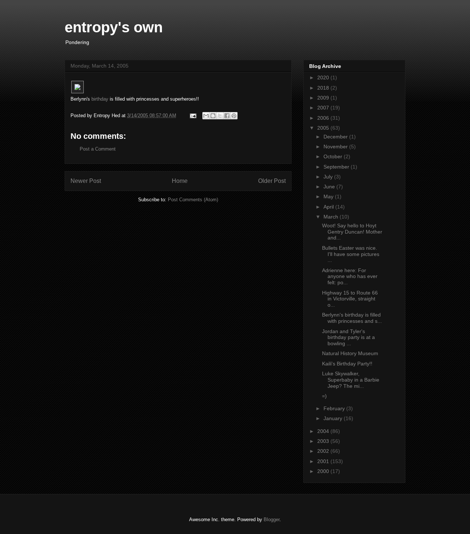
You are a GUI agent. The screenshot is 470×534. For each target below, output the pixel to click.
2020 (323, 77)
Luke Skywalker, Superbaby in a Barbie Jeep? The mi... (350, 380)
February (334, 408)
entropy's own (114, 27)
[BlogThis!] (213, 115)
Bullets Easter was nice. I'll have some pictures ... (350, 254)
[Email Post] (192, 115)
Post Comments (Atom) (193, 199)
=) (324, 396)
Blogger (271, 519)
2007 (323, 108)
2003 (323, 441)
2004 (323, 431)
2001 (323, 461)
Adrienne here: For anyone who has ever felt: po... (349, 276)
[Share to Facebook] (227, 115)
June (329, 187)
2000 (323, 471)
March (331, 217)
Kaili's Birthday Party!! (347, 364)
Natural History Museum (350, 353)
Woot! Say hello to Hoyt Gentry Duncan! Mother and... (352, 232)
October (333, 156)
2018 (323, 88)
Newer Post (85, 181)
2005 (323, 128)
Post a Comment (98, 149)
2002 (323, 451)
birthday (99, 99)
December (336, 137)
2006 (323, 118)
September (337, 167)
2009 (323, 98)
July (328, 177)
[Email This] (206, 115)
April (329, 207)
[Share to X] (220, 115)
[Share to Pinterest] (234, 115)
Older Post (272, 181)
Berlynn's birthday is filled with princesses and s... (352, 318)
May (329, 196)
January (333, 418)
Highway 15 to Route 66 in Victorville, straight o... (350, 299)
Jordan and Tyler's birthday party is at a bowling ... (348, 337)
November (336, 146)
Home (180, 181)
